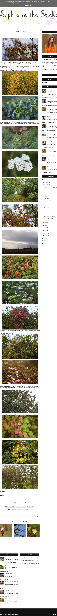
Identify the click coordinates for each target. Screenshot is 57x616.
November (46, 184)
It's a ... (48, 124)
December (46, 182)
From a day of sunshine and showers (50, 187)
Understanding (4, 538)
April (45, 230)
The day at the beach (48, 194)
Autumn (11, 509)
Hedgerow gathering (47, 200)
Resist (45, 202)
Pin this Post (31, 506)
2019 (44, 236)
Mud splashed (7, 590)
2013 (44, 246)
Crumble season (47, 209)
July (45, 225)
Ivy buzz (45, 211)
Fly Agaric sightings (47, 196)
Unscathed (46, 220)
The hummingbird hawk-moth (49, 218)
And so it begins (47, 207)
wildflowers (30, 509)
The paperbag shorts (50, 107)
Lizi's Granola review (50, 99)
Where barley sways (8, 565)
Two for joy (30, 538)
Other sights (46, 198)
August (45, 223)
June (45, 227)
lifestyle (19, 509)
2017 (44, 240)
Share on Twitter (21, 506)
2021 (44, 179)
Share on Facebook (10, 506)
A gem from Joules (50, 141)
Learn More (26, 5)
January (45, 235)
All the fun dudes (47, 191)
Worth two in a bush (19, 538)
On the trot (49, 166)
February (46, 233)
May (45, 228)
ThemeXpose (9, 614)
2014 (44, 245)
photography (26, 509)
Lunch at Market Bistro (51, 158)
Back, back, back (49, 116)
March (45, 232)
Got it (31, 5)
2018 (44, 238)
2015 (44, 243)
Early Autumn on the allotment (49, 216)
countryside (15, 509)
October (45, 185)
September (46, 222)
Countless (46, 205)
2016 (44, 241)
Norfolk (22, 509)
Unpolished (46, 189)
